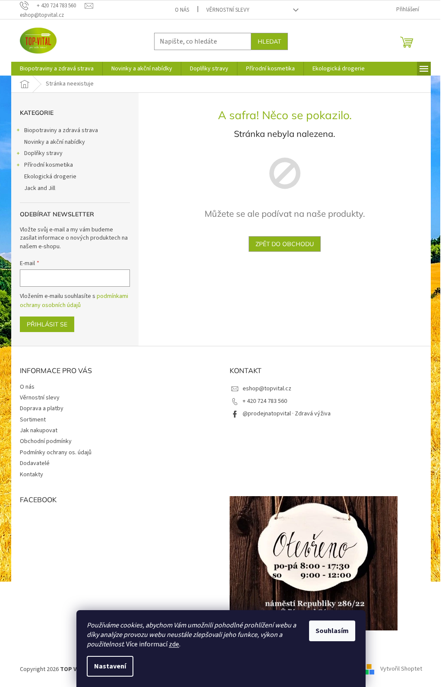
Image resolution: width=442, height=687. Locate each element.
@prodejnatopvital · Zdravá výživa (287, 413)
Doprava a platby (41, 408)
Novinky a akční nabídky (54, 142)
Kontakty (31, 474)
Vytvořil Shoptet (401, 669)
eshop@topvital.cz (267, 388)
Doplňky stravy (43, 153)
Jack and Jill (39, 188)
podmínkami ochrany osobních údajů (74, 300)
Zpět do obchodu (285, 244)
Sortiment (33, 419)
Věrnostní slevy (227, 10)
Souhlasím (332, 631)
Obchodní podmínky (46, 441)
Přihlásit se (47, 324)
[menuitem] (56, 69)
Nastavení (110, 666)
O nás (182, 10)
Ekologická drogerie (50, 176)
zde (174, 644)
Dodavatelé (35, 463)
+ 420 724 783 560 (265, 401)
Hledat (269, 41)
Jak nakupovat (38, 430)
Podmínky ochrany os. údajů (56, 452)
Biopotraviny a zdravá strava (61, 130)
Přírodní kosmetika (48, 165)
